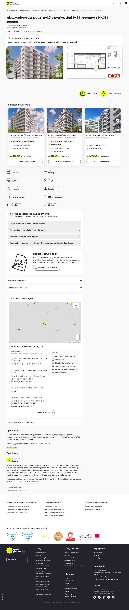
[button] (41, 120)
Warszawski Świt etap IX (46, 42)
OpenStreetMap (76, 342)
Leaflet (69, 342)
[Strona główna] (7, 10)
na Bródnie (74, 42)
